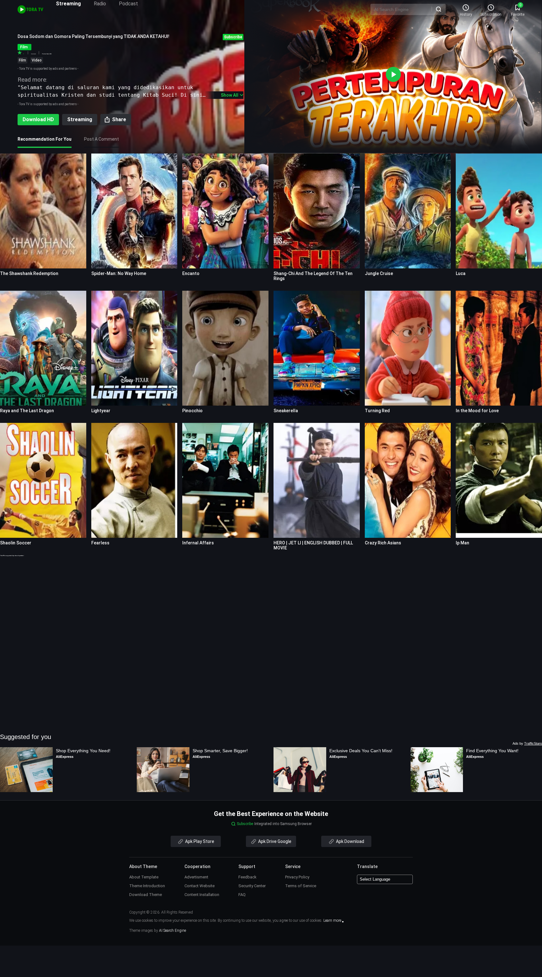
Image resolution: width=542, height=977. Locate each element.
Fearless (100, 542)
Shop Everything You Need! (83, 750)
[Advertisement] (271, 600)
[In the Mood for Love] (499, 348)
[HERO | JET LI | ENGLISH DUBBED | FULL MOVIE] (317, 480)
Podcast (128, 4)
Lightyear (100, 410)
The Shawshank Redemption (29, 273)
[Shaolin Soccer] (43, 480)
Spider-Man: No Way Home (118, 273)
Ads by (527, 743)
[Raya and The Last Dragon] (43, 348)
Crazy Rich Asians (383, 542)
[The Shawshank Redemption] (43, 211)
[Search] (438, 9)
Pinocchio (192, 410)
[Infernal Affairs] (225, 480)
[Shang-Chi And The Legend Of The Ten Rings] (317, 211)
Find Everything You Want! (492, 750)
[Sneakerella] (317, 348)
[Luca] (499, 211)
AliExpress (64, 756)
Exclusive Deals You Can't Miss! (360, 750)
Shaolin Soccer (15, 542)
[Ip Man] (499, 480)
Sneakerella (286, 410)
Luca (460, 273)
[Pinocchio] (225, 348)
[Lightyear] (134, 348)
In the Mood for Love (477, 410)
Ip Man (462, 542)
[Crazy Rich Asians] (408, 480)
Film (22, 60)
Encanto (190, 273)
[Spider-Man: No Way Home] (134, 211)
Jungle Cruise (379, 273)
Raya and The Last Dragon (27, 410)
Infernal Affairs (198, 542)
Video (37, 60)
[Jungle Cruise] (408, 211)
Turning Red (377, 410)
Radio (100, 4)
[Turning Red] (408, 348)
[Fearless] (134, 480)
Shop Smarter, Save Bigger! (220, 750)
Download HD (38, 119)
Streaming (68, 4)
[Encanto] (225, 211)
